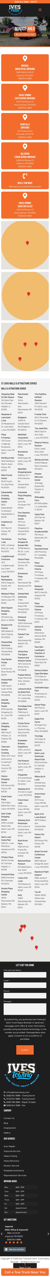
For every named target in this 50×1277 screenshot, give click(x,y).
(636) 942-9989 (25, 78)
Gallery (7, 1132)
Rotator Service (11, 1165)
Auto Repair (9, 1146)
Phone (7, 991)
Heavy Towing (10, 1156)
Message (8, 1001)
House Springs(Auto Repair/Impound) (25, 97)
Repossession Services (15, 1175)
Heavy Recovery (11, 1160)
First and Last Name (13, 970)
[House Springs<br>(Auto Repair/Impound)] (25, 88)
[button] (27, 243)
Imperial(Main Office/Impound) (25, 67)
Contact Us (9, 1118)
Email (6, 980)
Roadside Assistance (14, 1170)
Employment (10, 1127)
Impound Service (12, 1151)
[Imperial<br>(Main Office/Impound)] (25, 58)
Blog (6, 1123)
